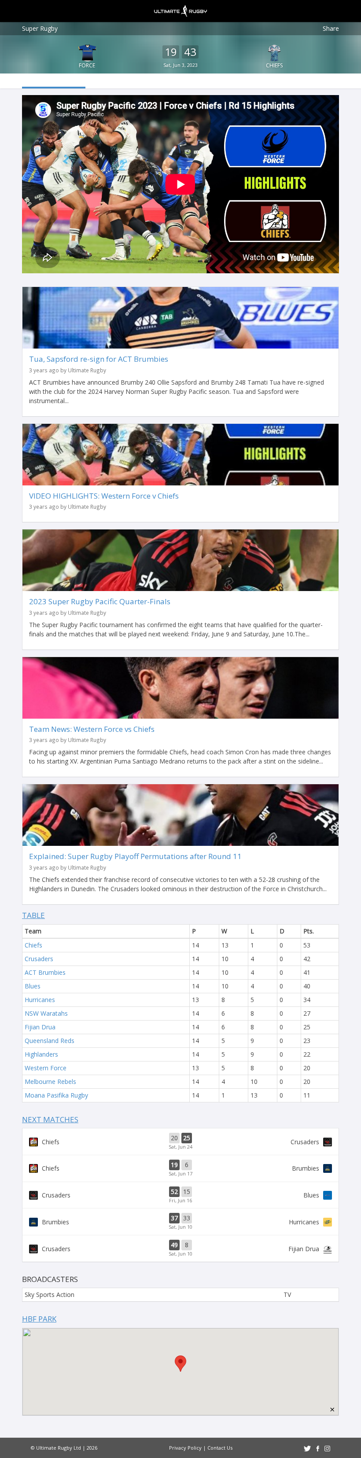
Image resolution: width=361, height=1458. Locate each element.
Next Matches (50, 1119)
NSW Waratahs (46, 1013)
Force (87, 65)
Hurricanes (40, 999)
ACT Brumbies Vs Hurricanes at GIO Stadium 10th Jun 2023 (180, 1221)
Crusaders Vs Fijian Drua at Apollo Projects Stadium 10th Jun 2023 (180, 1248)
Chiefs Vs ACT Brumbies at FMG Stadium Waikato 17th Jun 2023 (180, 1168)
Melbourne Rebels (50, 1081)
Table (33, 915)
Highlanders (41, 1054)
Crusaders (39, 959)
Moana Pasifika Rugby (56, 1095)
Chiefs (274, 65)
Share (331, 28)
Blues (33, 986)
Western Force (45, 1068)
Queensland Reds (49, 1040)
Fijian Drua (40, 1027)
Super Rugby (40, 28)
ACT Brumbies (45, 972)
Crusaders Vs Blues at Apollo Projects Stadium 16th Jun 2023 (180, 1195)
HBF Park (39, 1319)
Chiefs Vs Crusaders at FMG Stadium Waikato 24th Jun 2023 (180, 1141)
